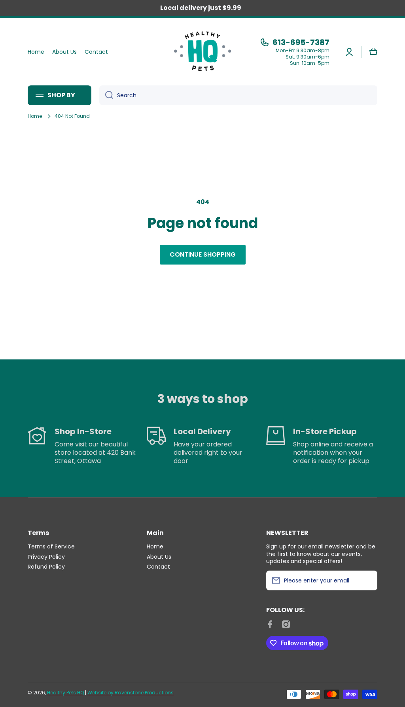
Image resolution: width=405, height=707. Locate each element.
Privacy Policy (46, 556)
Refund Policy (46, 566)
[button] (373, 52)
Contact (158, 566)
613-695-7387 (301, 42)
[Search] (106, 95)
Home (35, 116)
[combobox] (238, 95)
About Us (159, 556)
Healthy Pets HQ (65, 692)
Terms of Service (51, 546)
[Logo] (202, 52)
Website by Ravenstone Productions (130, 692)
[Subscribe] (367, 580)
